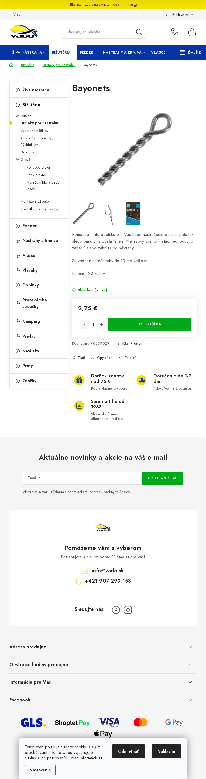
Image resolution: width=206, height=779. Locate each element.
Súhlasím (166, 751)
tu (100, 758)
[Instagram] (128, 610)
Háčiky (26, 115)
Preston (136, 343)
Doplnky (31, 285)
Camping (31, 321)
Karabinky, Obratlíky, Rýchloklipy (37, 141)
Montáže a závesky (35, 201)
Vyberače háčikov (34, 130)
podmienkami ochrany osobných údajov (99, 492)
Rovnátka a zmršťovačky (40, 209)
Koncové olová (38, 167)
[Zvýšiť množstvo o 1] (101, 324)
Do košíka (150, 324)
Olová (25, 159)
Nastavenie (40, 770)
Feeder (30, 226)
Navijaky (31, 351)
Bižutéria (31, 105)
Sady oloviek (37, 174)
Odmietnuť (128, 751)
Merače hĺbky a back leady (43, 185)
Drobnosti (28, 152)
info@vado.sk (108, 571)
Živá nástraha (36, 90)
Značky (30, 381)
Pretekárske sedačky (35, 303)
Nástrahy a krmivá (40, 240)
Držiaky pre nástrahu (39, 123)
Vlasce (29, 255)
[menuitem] (28, 52)
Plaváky (30, 270)
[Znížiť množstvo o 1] (84, 324)
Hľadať (139, 32)
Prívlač (29, 336)
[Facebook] (116, 610)
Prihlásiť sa (162, 478)
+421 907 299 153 (176, 32)
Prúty (28, 366)
